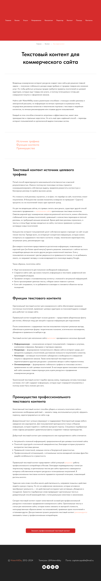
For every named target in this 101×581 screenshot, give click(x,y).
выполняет (51, 338)
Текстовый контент (59, 44)
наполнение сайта (43, 211)
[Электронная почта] (44, 567)
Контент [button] (70, 20)
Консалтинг (49, 20)
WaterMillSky (16, 560)
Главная (8, 20)
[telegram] (48, 567)
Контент (47, 44)
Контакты (89, 20)
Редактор (59, 20)
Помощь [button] (79, 20)
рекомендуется (81, 512)
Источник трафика (27, 141)
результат (69, 462)
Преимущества (25, 148)
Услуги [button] (25, 20)
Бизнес (17, 20)
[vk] (53, 567)
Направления (36, 20)
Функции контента (27, 144)
